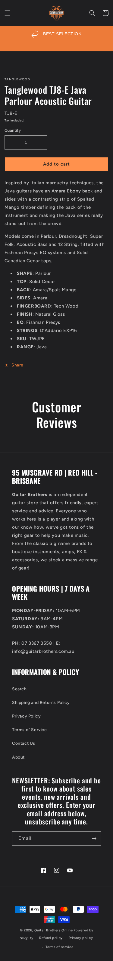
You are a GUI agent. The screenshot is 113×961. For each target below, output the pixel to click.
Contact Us (23, 743)
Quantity (13, 130)
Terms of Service (29, 729)
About (18, 757)
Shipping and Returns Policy (41, 702)
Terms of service (59, 947)
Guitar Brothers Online (53, 930)
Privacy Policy (26, 716)
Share (17, 365)
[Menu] (7, 13)
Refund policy (51, 938)
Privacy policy (81, 938)
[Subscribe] (94, 838)
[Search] (92, 13)
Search (19, 689)
